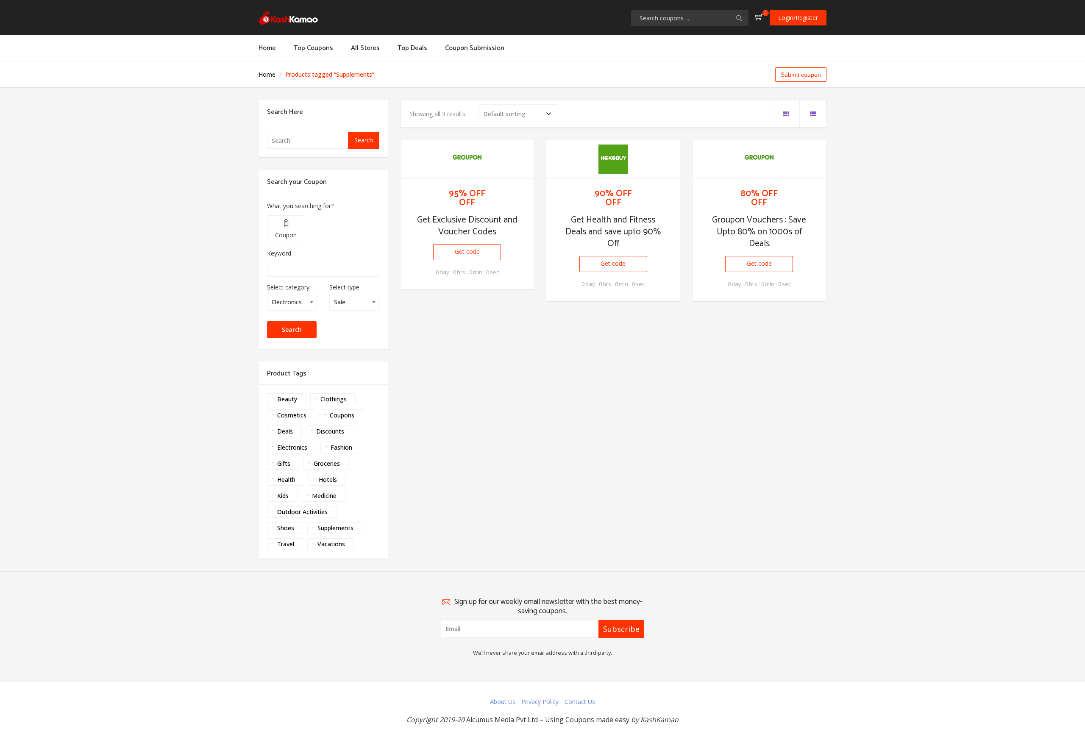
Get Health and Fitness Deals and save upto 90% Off (613, 232)
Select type (344, 287)
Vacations (331, 544)
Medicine (324, 496)
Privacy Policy (540, 702)
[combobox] (292, 302)
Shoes (285, 528)
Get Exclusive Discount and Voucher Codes (467, 226)
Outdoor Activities (302, 512)
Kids (283, 496)
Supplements (335, 528)
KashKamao (659, 719)
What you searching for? (300, 206)
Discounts (330, 431)
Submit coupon (801, 74)
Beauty (287, 399)
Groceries (327, 463)
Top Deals (412, 48)
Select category (288, 287)
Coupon (286, 235)
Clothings (333, 399)
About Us (502, 702)
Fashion (341, 447)
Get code (467, 251)
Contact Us (580, 702)
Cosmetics (291, 415)
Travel (285, 544)
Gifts (283, 463)
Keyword (279, 253)
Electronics (292, 447)
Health (286, 479)
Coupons (342, 415)
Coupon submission (474, 48)
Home (267, 48)
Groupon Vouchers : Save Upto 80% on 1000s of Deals (759, 232)
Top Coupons (313, 48)
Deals (285, 431)
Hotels (328, 479)
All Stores (365, 48)
